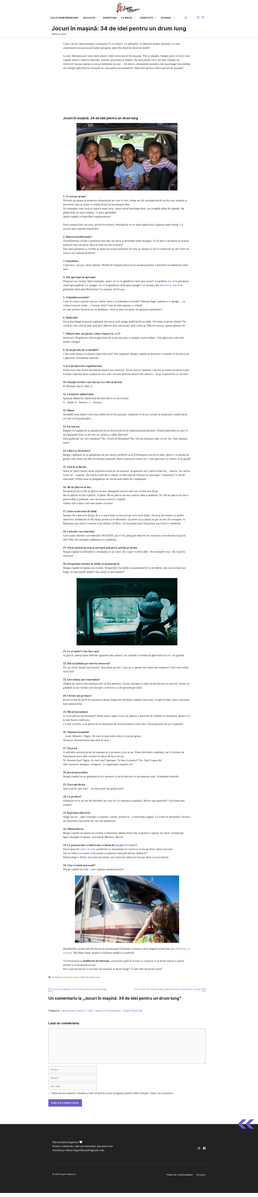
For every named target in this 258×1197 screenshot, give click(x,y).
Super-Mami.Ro (102, 599)
